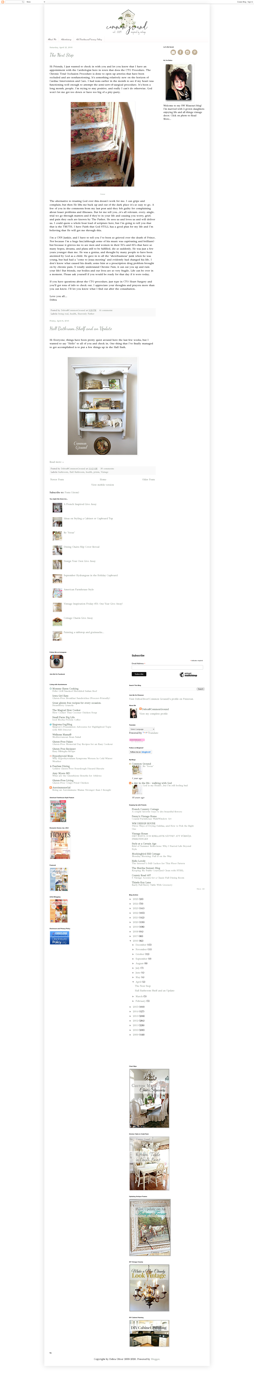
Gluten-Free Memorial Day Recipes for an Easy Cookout (82, 744)
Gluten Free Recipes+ (64, 748)
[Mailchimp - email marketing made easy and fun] (188, 677)
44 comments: (106, 310)
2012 (136, 1020)
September (142, 958)
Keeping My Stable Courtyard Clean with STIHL (157, 870)
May (138, 977)
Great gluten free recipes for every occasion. (76, 702)
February (141, 1001)
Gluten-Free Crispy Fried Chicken (70, 782)
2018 (136, 931)
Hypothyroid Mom (62, 756)
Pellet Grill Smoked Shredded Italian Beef (74, 691)
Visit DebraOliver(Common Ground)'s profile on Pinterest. (161, 699)
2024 (136, 903)
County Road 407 (141, 875)
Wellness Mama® (61, 734)
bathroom (63, 472)
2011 (136, 1025)
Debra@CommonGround (155, 709)
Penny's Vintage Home (144, 816)
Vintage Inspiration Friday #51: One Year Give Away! (93, 603)
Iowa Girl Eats (60, 695)
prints (96, 472)
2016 (136, 940)
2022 (136, 913)
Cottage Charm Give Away (78, 618)
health (73, 314)
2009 (136, 1034)
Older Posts (148, 479)
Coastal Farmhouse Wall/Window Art (151, 818)
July (138, 968)
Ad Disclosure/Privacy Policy (89, 39)
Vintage (104, 472)
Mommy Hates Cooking (65, 688)
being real (63, 314)
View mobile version (102, 484)
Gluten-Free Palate (62, 741)
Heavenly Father (86, 314)
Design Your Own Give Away (80, 561)
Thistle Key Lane (141, 882)
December (141, 944)
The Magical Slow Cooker (66, 710)
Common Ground (141, 763)
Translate (153, 732)
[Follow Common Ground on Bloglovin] (137, 741)
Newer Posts (57, 479)
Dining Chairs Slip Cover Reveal (81, 546)
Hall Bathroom (77, 472)
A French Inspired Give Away (80, 504)
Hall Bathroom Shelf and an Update (81, 328)
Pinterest (102, 194)
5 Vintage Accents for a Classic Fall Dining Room (158, 877)
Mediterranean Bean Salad (66, 737)
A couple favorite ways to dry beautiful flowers (157, 811)
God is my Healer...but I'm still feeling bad (165, 785)
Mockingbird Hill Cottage (146, 853)
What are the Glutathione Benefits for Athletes (76, 775)
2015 (136, 1006)
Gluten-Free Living (62, 780)
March (139, 996)
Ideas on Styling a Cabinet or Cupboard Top (88, 518)
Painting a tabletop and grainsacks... (84, 632)
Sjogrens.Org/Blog (62, 724)
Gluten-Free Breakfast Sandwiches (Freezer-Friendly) (81, 698)
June (138, 972)
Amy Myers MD (61, 773)
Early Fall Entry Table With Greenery (152, 885)
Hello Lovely (139, 861)
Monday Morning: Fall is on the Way (152, 856)
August (140, 963)
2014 (136, 1011)
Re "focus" (69, 532)
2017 (136, 936)
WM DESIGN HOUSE (143, 823)
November (142, 949)
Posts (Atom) (72, 492)
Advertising (66, 39)
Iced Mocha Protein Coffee (66, 719)
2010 (136, 1030)
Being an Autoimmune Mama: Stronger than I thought (81, 790)
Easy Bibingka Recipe (63, 751)
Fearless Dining (61, 766)
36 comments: (107, 468)
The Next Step (62, 55)
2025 (136, 899)
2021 (136, 917)
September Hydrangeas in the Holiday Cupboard (91, 575)
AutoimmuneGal (61, 787)
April (139, 981)
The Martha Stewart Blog (146, 868)
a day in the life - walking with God (152, 783)
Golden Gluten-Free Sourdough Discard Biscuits (78, 768)
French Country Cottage (145, 809)
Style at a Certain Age (144, 843)
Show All (200, 889)
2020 (136, 922)
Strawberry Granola (62, 705)
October (140, 954)
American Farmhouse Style (79, 589)
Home (103, 479)
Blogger (155, 1359)
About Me (52, 39)
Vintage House (140, 833)
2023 (136, 908)
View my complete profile (153, 713)
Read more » (57, 462)
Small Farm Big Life (63, 717)
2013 (136, 1016)
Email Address (138, 663)
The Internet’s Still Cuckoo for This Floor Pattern (158, 863)
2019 (136, 926)
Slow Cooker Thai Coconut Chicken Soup (74, 712)
